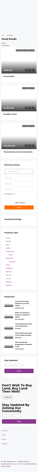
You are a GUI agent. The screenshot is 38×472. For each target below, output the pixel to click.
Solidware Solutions (16, 464)
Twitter (3, 435)
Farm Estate (8, 76)
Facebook (4, 431)
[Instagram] (19, 28)
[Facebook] (19, 15)
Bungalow (9, 285)
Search (19, 207)
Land (7, 245)
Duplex (8, 248)
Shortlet (8, 241)
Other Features (20, 203)
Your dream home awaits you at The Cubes (22, 304)
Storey (8, 265)
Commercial (10, 251)
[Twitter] (19, 20)
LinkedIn (3, 439)
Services (8, 275)
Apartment (12, 261)
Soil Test (8, 272)
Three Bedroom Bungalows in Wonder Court (23, 344)
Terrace (8, 278)
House (8, 238)
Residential (9, 258)
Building (8, 282)
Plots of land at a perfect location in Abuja (22, 315)
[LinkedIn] (19, 24)
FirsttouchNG (5, 466)
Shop (10, 255)
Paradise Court (10, 114)
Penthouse (9, 268)
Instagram (4, 444)
